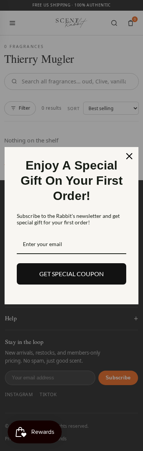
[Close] (129, 156)
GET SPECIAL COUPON (71, 273)
